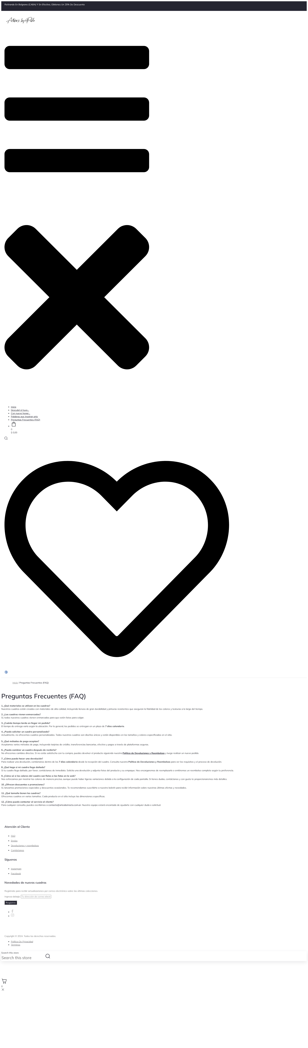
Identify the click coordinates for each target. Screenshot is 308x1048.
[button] (76, 215)
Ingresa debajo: (12, 896)
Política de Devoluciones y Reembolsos (144, 753)
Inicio (15, 682)
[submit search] (48, 956)
